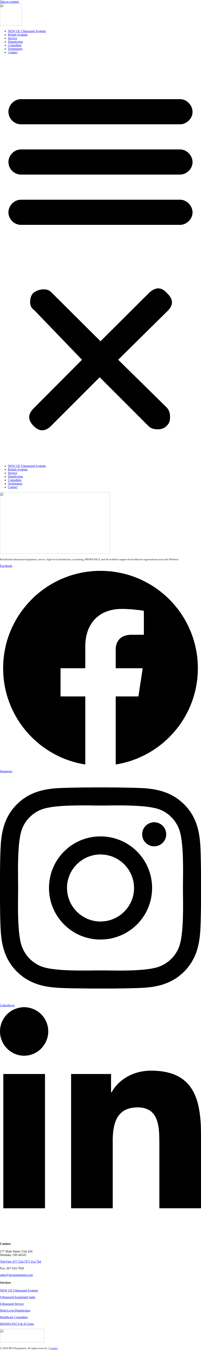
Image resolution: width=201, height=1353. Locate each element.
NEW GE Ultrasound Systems (27, 31)
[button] (100, 259)
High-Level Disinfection (15, 1310)
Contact (12, 52)
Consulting (14, 45)
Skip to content (9, 1)
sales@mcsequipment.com (16, 1275)
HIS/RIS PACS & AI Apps (17, 1324)
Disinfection (15, 41)
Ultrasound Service (12, 1303)
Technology (15, 48)
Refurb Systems (17, 34)
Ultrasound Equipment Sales (17, 1297)
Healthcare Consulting (14, 1317)
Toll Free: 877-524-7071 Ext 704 (20, 1261)
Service (12, 38)
